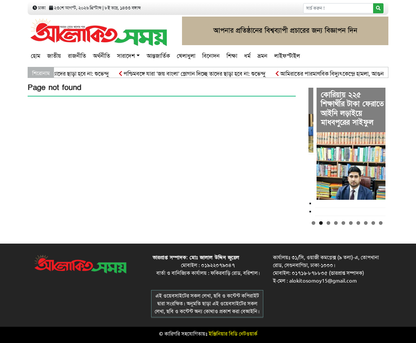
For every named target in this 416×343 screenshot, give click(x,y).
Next (395, 151)
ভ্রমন (262, 55)
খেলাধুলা (186, 55)
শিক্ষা (232, 55)
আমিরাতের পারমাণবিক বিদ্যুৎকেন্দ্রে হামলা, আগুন (326, 73)
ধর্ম (247, 55)
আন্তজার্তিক (158, 55)
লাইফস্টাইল (287, 55)
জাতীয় (54, 55)
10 (381, 223)
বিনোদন (211, 55)
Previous (298, 151)
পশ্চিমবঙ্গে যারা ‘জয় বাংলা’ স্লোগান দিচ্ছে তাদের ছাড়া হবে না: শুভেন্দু (189, 73)
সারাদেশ (126, 55)
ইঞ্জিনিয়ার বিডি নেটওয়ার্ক (233, 334)
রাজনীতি (77, 55)
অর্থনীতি (101, 55)
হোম (35, 55)
